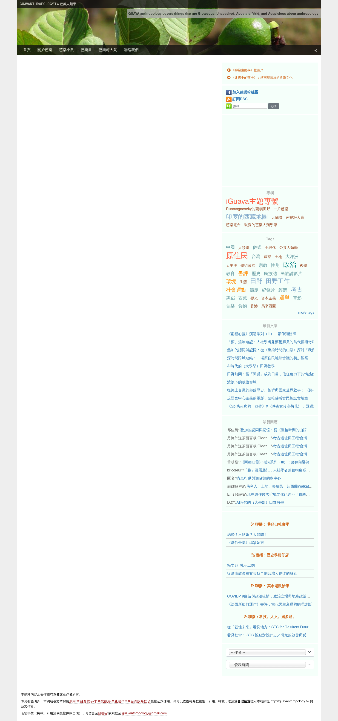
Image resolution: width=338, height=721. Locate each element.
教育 (230, 273)
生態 (243, 281)
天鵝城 (276, 217)
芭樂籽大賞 (108, 49)
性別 (275, 265)
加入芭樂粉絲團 (245, 92)
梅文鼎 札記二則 (241, 565)
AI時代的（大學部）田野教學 (251, 365)
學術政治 (248, 265)
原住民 (237, 255)
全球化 (270, 247)
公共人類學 (288, 247)
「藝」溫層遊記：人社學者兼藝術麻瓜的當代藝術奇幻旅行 (275, 341)
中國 (230, 247)
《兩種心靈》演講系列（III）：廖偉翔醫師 (261, 333)
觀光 (254, 298)
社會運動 (236, 289)
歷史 (256, 273)
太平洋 (231, 265)
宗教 (263, 265)
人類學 (243, 247)
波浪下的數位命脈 (242, 382)
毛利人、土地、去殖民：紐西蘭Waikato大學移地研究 (289, 486)
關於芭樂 (44, 49)
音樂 (230, 305)
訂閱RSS (240, 98)
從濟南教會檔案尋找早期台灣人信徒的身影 (262, 573)
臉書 (101, 712)
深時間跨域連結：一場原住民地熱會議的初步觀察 (267, 357)
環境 (231, 280)
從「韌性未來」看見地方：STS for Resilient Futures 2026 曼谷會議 (282, 626)
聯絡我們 (131, 49)
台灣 (256, 256)
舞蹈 (230, 297)
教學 (303, 265)
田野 (256, 280)
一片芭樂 (281, 208)
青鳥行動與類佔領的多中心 (259, 478)
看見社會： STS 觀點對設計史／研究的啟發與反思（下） (274, 635)
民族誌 (270, 273)
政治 (289, 264)
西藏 (242, 297)
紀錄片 (268, 290)
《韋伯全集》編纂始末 (245, 542)
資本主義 (268, 298)
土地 (278, 256)
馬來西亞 (268, 305)
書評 (243, 272)
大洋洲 (291, 256)
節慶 (254, 290)
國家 (267, 256)
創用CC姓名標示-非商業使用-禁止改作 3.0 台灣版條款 (108, 700)
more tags (306, 312)
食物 (242, 305)
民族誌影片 (291, 273)
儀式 (257, 247)
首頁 (27, 49)
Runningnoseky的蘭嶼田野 (248, 208)
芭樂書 (86, 49)
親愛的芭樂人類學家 (260, 224)
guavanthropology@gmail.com (144, 712)
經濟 (282, 290)
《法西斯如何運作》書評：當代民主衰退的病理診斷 (269, 604)
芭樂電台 (233, 224)
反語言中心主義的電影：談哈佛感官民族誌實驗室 (267, 398)
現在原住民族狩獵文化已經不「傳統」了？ (282, 494)
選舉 (284, 297)
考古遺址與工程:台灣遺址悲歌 (297, 437)
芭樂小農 (66, 49)
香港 (254, 305)
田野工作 (278, 280)
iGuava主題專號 (252, 200)
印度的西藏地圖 (247, 216)
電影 (297, 297)
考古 (297, 289)
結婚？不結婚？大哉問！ (247, 534)
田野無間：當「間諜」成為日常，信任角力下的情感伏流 (273, 373)
